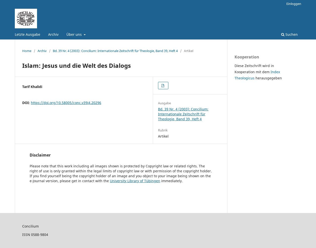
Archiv (53, 34)
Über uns (74, 34)
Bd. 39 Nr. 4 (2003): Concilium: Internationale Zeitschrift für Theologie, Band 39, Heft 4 (115, 51)
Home (26, 51)
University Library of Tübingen (135, 180)
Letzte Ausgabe (27, 34)
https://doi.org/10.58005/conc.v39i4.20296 (66, 102)
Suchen (291, 34)
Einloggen (293, 3)
